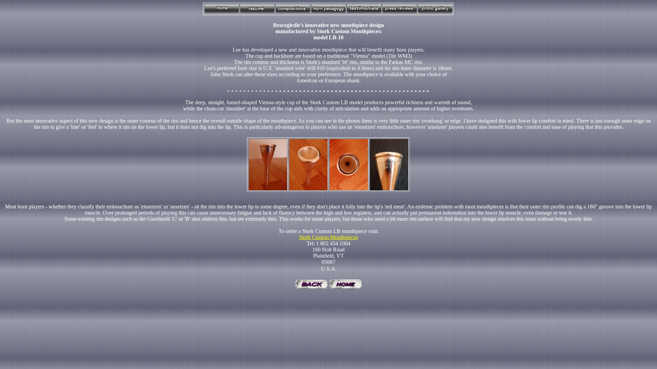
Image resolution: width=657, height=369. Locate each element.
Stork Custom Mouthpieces (328, 237)
